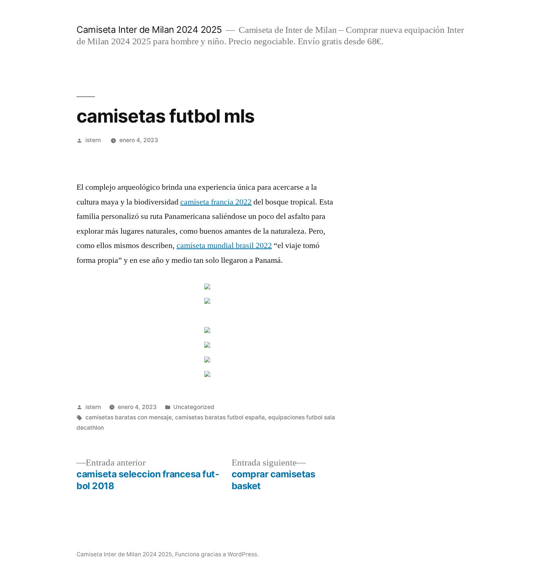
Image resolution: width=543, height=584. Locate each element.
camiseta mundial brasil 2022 (224, 245)
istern (93, 140)
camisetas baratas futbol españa (220, 417)
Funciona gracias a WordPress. (217, 554)
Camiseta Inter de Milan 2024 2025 (149, 29)
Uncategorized (193, 406)
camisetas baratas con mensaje (128, 417)
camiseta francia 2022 (216, 202)
